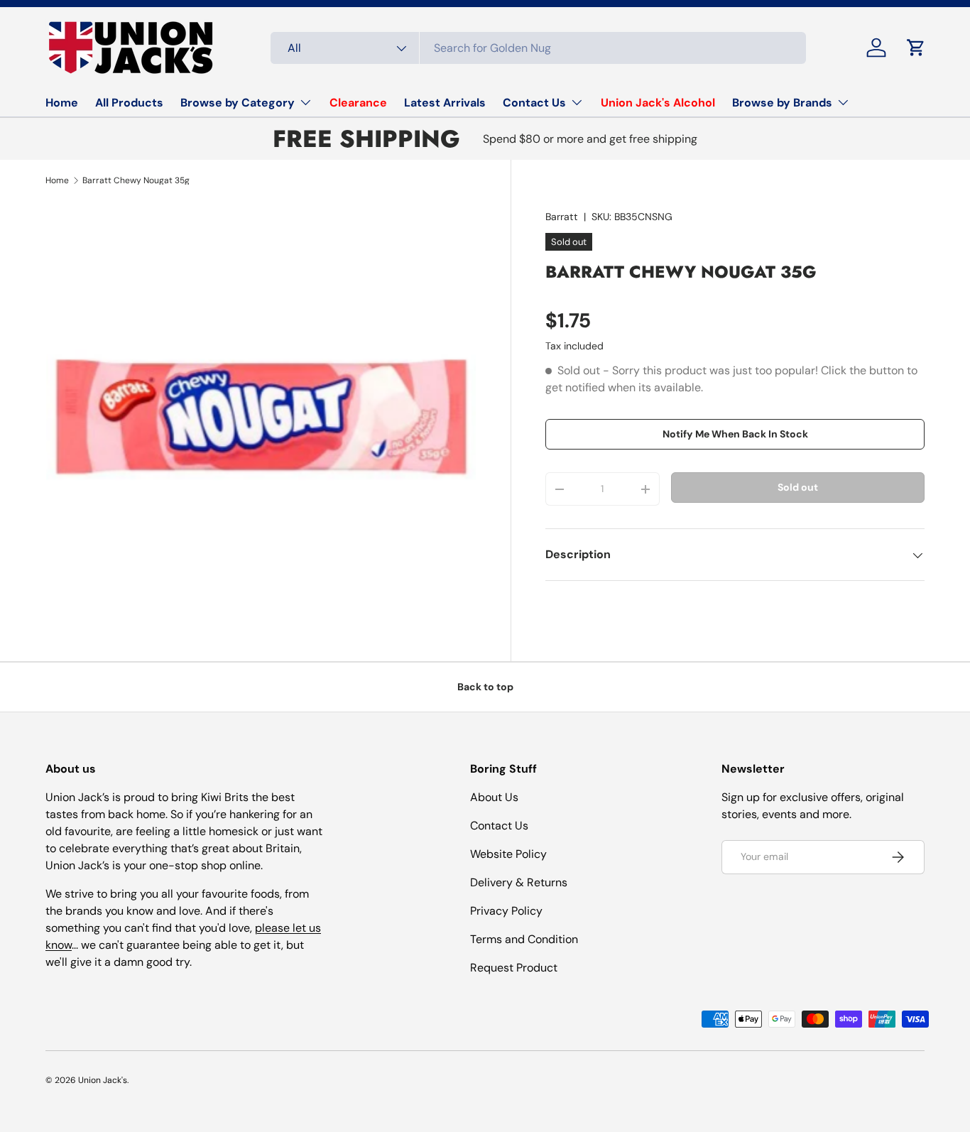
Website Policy (508, 854)
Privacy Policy (506, 910)
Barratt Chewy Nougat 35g (136, 180)
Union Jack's (102, 1080)
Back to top (485, 686)
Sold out (798, 487)
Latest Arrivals (445, 102)
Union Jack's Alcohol (658, 102)
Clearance (358, 102)
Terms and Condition (524, 939)
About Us (494, 797)
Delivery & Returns (518, 882)
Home (61, 102)
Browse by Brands (782, 102)
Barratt (561, 216)
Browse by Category (237, 102)
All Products (129, 102)
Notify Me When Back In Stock (735, 434)
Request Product (513, 967)
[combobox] (538, 48)
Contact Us (534, 102)
